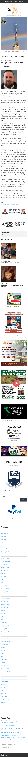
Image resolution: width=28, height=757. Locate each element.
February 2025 (5, 589)
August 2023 (4, 644)
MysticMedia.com (11, 755)
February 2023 (5, 662)
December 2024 (5, 595)
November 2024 (5, 598)
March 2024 (4, 622)
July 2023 (3, 647)
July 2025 (3, 573)
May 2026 (3, 542)
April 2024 (3, 619)
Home (6, 1)
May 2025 (3, 579)
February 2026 (5, 552)
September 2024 (5, 604)
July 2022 (3, 684)
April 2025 (3, 582)
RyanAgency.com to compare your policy (12, 335)
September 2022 (5, 678)
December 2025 (5, 558)
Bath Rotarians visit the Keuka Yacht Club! (11, 732)
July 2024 (3, 610)
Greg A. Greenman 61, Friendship (10, 262)
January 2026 (4, 555)
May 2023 (3, 653)
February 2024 (5, 626)
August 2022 (4, 681)
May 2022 (3, 690)
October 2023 (4, 638)
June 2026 (3, 539)
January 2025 (4, 592)
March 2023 (4, 659)
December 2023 (5, 632)
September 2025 (5, 567)
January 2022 (4, 702)
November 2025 (5, 561)
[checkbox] (2, 754)
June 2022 (3, 687)
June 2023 (3, 650)
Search (3, 496)
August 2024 (4, 607)
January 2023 (4, 665)
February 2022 (5, 699)
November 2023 (5, 635)
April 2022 (3, 693)
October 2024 (4, 601)
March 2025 (4, 586)
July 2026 (3, 536)
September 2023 (5, 641)
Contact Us (15, 1)
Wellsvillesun (6, 66)
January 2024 (4, 629)
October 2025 (4, 564)
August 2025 (4, 570)
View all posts (12, 232)
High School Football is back (8, 725)
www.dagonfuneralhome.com (10, 204)
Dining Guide (20, 1)
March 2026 (4, 549)
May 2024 (3, 616)
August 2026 (4, 533)
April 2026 (3, 546)
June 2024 (3, 613)
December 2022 (5, 669)
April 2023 (3, 656)
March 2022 (4, 696)
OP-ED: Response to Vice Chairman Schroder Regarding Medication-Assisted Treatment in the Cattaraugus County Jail (13, 737)
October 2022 (4, 675)
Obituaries (10, 1)
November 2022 (5, 672)
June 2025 (3, 576)
